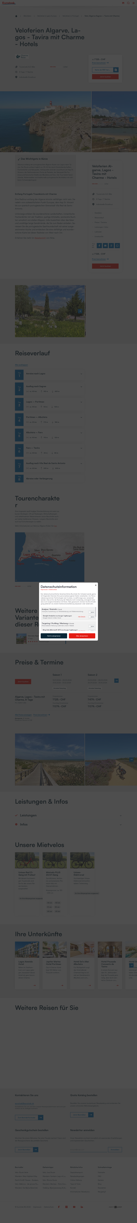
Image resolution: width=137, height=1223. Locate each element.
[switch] (91, 612)
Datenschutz (53, 589)
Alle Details (81, 617)
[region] (68, 619)
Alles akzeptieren (82, 636)
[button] (90, 612)
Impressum (44, 589)
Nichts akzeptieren (53, 636)
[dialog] (68, 611)
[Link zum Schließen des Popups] (95, 585)
